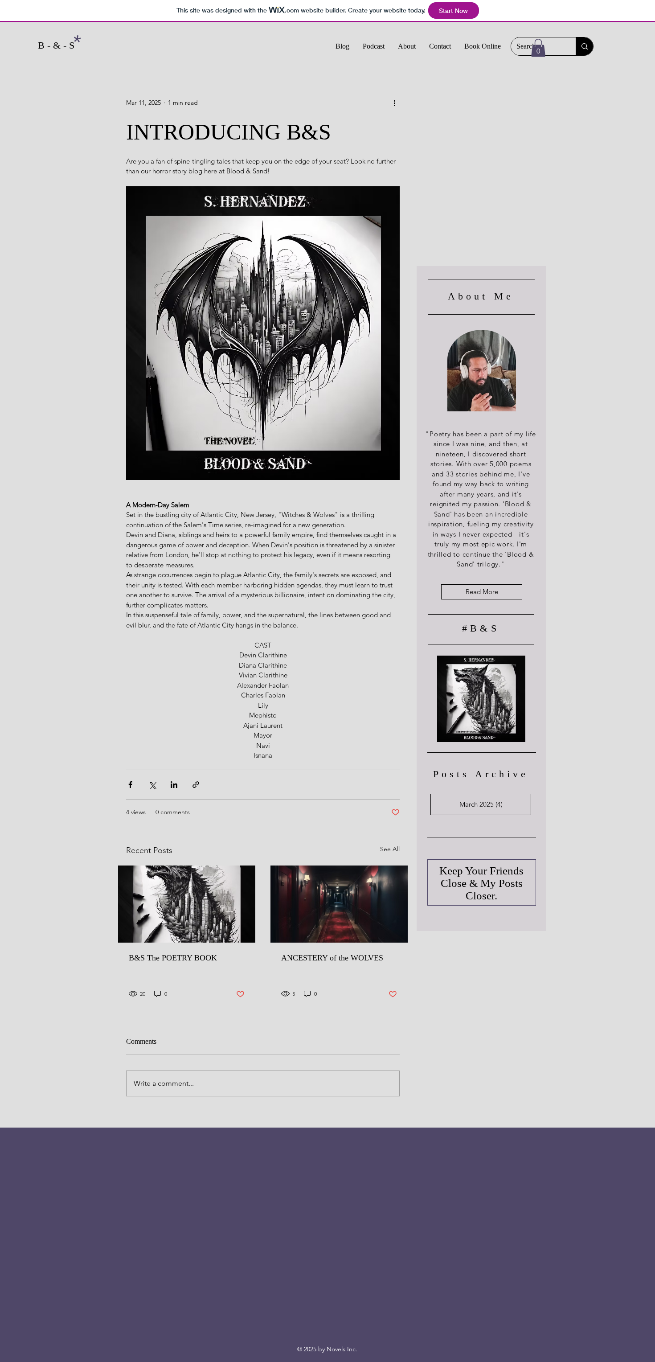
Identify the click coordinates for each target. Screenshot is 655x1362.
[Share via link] (196, 784)
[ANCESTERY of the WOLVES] (339, 904)
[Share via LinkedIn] (174, 784)
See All (390, 849)
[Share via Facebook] (130, 784)
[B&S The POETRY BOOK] (186, 904)
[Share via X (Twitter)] (152, 784)
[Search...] (584, 46)
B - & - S (56, 45)
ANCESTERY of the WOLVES (332, 957)
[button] (538, 48)
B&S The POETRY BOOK (173, 957)
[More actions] (394, 103)
